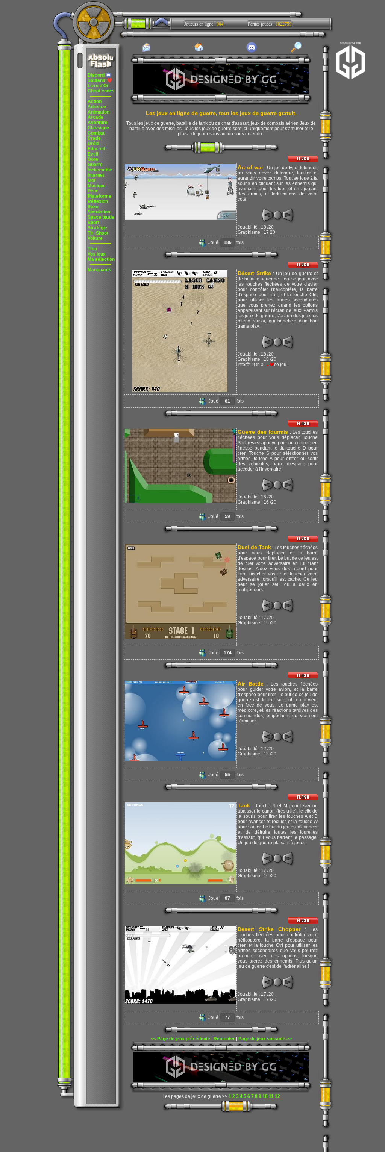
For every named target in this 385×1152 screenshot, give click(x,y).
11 (271, 1096)
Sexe (93, 206)
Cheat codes (101, 91)
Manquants (99, 269)
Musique (97, 185)
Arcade (95, 117)
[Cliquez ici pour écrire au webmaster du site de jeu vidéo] (146, 51)
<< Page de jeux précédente (180, 1038)
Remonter (224, 1038)
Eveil (93, 154)
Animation (98, 112)
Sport (93, 222)
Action (95, 101)
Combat (96, 133)
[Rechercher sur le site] (296, 51)
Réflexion (98, 201)
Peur (93, 191)
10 (265, 1096)
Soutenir (100, 80)
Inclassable (100, 170)
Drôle (93, 143)
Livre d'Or (98, 85)
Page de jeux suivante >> (265, 1038)
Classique (98, 127)
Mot (91, 180)
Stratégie (97, 227)
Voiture (95, 238)
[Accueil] (199, 51)
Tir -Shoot (98, 233)
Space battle (101, 217)
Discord (97, 75)
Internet (96, 175)
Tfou (92, 248)
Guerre (95, 164)
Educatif (96, 148)
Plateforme (99, 196)
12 (277, 1096)
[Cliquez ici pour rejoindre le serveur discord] (251, 51)
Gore (93, 159)
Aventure (98, 122)
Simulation (99, 212)
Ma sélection (101, 259)
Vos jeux (97, 254)
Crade (94, 138)
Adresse (97, 106)
